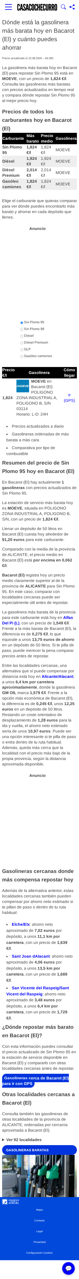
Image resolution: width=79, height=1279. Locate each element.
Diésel (28, 335)
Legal (39, 1231)
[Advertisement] (39, 273)
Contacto (39, 1220)
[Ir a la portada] (37, 7)
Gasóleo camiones (37, 356)
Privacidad (39, 1242)
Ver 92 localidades (24, 1140)
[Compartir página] (72, 7)
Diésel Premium (35, 342)
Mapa (39, 1209)
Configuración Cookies (39, 1252)
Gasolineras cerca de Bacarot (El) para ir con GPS (35, 1081)
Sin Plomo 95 (33, 322)
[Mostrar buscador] (63, 7)
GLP (27, 349)
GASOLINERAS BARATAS (27, 1150)
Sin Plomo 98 (33, 329)
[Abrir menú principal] (8, 7)
